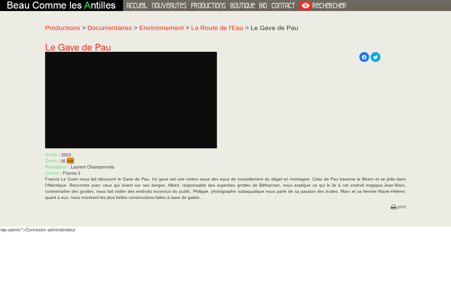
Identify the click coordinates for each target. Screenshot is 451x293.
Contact (283, 6)
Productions (208, 6)
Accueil (137, 6)
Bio (263, 6)
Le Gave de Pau (78, 46)
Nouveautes (169, 6)
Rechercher (329, 6)
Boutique (242, 6)
